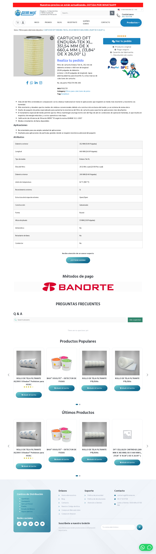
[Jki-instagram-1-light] (25, 524)
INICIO (36, 22)
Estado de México (28, 509)
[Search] (112, 13)
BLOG (59, 22)
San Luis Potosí (27, 504)
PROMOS (48, 22)
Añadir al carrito (29, 395)
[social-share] (27, 83)
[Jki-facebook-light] (19, 524)
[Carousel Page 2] (79, 404)
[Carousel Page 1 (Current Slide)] (77, 404)
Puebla (23, 506)
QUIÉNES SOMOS (86, 22)
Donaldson (65, 93)
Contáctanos (128, 14)
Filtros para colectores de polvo (31, 30)
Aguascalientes (27, 511)
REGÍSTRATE (72, 22)
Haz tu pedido (123, 41)
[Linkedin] (42, 524)
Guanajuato (25, 501)
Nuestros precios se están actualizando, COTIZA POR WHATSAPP (78, 5)
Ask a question (135, 319)
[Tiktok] (31, 524)
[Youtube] (36, 524)
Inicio (16, 30)
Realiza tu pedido (70, 60)
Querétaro (25, 498)
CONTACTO (105, 22)
